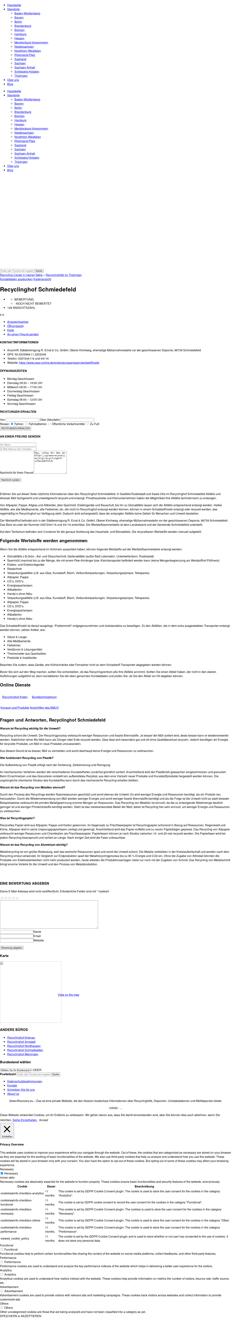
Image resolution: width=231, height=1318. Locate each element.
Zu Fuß (94, 424)
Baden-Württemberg (27, 13)
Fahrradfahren (37, 424)
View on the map (68, 995)
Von (2, 419)
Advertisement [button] (9, 1287)
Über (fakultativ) (50, 419)
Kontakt (12, 1085)
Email (37, 936)
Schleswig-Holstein (26, 71)
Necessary (11, 1173)
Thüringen (21, 76)
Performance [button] (8, 1258)
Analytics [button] (6, 1270)
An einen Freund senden (23, 334)
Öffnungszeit (15, 326)
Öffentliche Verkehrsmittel (68, 424)
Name (37, 931)
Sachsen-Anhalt (24, 67)
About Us (13, 1094)
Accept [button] (43, 1120)
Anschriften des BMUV (44, 707)
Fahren (18, 424)
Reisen (4, 424)
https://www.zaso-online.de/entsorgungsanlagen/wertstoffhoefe (59, 363)
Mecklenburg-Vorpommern (31, 42)
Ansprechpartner (18, 322)
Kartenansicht (42, 279)
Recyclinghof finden (15, 697)
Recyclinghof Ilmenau (21, 1037)
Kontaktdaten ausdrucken (16, 279)
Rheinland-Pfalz (24, 55)
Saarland (20, 59)
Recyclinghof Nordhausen (24, 1046)
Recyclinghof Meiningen (22, 1054)
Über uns (13, 80)
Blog (10, 84)
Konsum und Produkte (15, 707)
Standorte (13, 9)
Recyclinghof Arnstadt (21, 1042)
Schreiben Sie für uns (21, 1089)
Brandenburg (22, 26)
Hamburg (20, 34)
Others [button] (4, 1303)
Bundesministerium (44, 697)
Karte (10, 330)
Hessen (19, 38)
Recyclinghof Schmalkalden (25, 1050)
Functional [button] (6, 1245)
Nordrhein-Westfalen (27, 51)
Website (38, 940)
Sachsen (20, 63)
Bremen (19, 30)
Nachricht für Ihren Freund (16, 472)
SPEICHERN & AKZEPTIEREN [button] (20, 1316)
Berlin (18, 22)
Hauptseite (14, 5)
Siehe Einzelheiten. (25, 1120)
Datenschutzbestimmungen (24, 1081)
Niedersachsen (24, 46)
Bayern (19, 17)
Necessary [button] (7, 1169)
